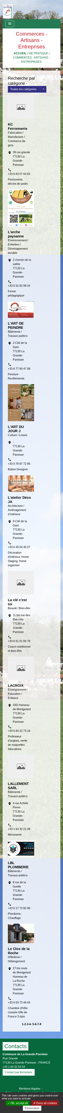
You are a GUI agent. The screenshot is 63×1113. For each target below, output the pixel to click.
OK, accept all (19, 1103)
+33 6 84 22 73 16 (19, 730)
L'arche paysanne (16, 234)
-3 (27, 1024)
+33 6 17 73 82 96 (19, 908)
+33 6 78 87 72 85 (19, 463)
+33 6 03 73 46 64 (19, 1002)
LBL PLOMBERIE (18, 865)
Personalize (32, 1108)
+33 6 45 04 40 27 (19, 547)
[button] (27, 89)
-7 (37, 1024)
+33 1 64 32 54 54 (14, 1066)
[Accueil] (8, 9)
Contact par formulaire (18, 1072)
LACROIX (15, 685)
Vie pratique (38, 53)
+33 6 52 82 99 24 (19, 285)
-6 (35, 1024)
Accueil (20, 53)
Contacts (15, 1046)
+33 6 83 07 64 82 (19, 173)
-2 (24, 1024)
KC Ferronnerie (17, 126)
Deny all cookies (46, 1103)
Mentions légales (29, 1088)
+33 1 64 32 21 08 (19, 829)
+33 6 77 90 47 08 (19, 368)
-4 (29, 1024)
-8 (40, 1024)
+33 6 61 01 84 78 (19, 641)
